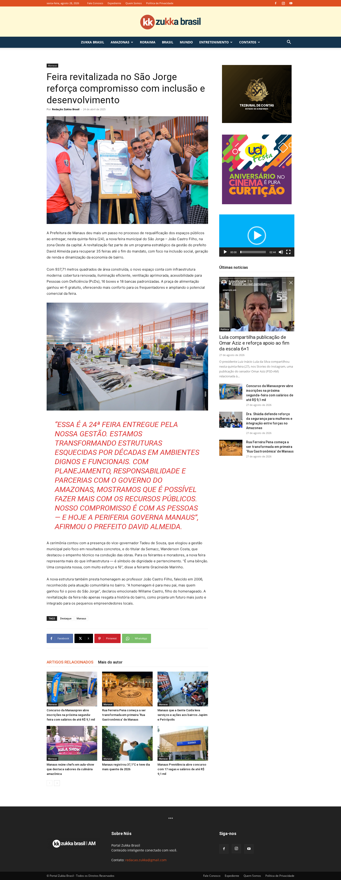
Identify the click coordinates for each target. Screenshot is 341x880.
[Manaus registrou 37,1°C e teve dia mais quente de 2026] (127, 743)
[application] (256, 235)
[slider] (253, 252)
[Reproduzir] (225, 252)
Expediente (114, 3)
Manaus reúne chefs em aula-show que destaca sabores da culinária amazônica (70, 769)
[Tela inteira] (288, 252)
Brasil (167, 42)
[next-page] (57, 783)
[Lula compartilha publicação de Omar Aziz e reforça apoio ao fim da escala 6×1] (256, 304)
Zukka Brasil (92, 42)
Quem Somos (133, 3)
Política (225, 329)
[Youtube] (290, 3)
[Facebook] (275, 3)
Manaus (52, 65)
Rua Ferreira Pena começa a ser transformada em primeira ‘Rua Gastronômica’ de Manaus (124, 715)
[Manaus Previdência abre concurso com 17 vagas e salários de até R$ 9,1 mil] (183, 743)
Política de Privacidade (159, 3)
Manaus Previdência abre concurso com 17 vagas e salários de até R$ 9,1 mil (182, 769)
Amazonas (120, 42)
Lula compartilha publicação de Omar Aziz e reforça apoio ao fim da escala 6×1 (254, 343)
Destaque (65, 618)
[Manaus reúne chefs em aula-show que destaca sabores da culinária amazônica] (72, 743)
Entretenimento (214, 42)
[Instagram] (283, 3)
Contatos (247, 42)
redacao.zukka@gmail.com (146, 860)
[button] (288, 42)
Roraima (147, 42)
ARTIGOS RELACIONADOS (70, 662)
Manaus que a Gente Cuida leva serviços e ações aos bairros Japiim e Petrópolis (182, 715)
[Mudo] (281, 252)
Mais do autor (110, 662)
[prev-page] (49, 783)
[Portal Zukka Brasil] (170, 21)
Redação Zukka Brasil (65, 109)
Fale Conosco (95, 3)
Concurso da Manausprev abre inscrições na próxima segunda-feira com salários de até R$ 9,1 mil (71, 715)
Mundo (186, 42)
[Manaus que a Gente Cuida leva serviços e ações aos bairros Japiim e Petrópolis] (183, 689)
